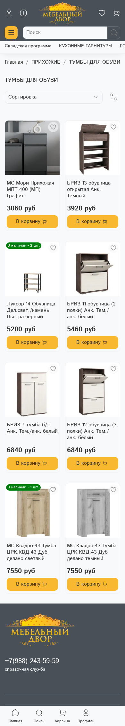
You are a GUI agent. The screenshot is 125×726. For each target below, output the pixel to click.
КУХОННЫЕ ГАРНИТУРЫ (85, 46)
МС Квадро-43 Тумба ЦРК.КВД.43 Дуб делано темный (91, 552)
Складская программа (28, 46)
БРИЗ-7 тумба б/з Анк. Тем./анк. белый (32, 428)
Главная (14, 62)
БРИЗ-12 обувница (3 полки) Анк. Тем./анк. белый (92, 431)
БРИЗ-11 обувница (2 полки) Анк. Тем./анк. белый (91, 310)
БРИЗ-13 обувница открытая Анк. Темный (89, 189)
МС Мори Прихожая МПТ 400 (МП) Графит (30, 189)
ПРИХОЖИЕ (45, 62)
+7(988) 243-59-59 (32, 661)
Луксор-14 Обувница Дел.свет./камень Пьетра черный (31, 310)
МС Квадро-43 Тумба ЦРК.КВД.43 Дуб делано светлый (31, 552)
